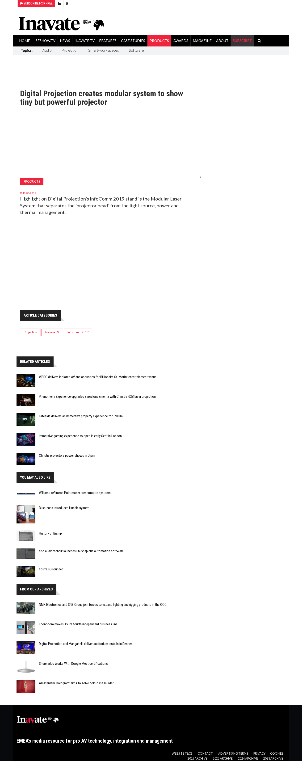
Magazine (202, 40)
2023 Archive (273, 758)
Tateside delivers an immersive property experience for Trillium (81, 416)
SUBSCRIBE (242, 40)
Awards (180, 40)
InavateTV (52, 332)
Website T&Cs (182, 753)
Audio (47, 50)
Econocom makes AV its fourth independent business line (78, 624)
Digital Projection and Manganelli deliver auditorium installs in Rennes (86, 644)
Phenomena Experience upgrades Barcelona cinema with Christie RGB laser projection (97, 396)
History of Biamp (50, 533)
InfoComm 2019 (77, 332)
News (65, 40)
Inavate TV (85, 40)
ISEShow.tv (44, 40)
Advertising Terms (233, 753)
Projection (70, 50)
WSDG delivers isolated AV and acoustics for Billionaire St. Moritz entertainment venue (97, 377)
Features (108, 40)
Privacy (259, 753)
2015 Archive (197, 758)
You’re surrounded (51, 569)
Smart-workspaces (103, 50)
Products (159, 40)
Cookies (276, 753)
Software (136, 50)
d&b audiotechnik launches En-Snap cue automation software (81, 551)
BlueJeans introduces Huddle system (64, 508)
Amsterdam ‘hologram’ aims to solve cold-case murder (76, 683)
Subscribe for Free (38, 3)
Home (24, 40)
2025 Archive (223, 758)
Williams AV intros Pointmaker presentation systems (75, 493)
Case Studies (133, 40)
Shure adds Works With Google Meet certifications (73, 663)
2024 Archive (248, 758)
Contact (205, 753)
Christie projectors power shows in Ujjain (67, 455)
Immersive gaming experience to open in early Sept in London (80, 436)
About (222, 40)
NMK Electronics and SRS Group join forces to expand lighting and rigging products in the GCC (103, 604)
